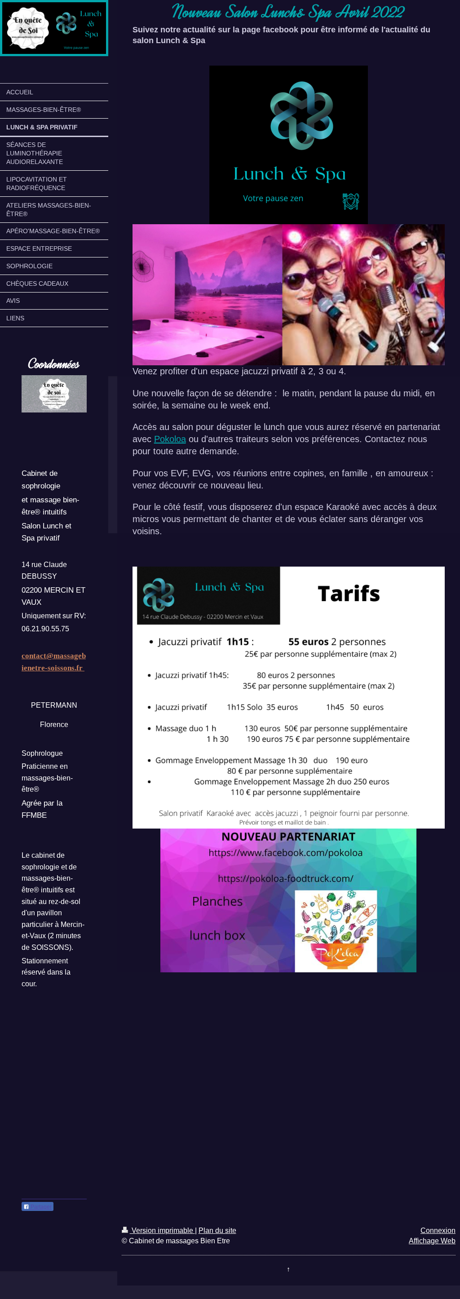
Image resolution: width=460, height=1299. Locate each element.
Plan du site (217, 1230)
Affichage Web (432, 1241)
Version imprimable (162, 1230)
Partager (40, 1207)
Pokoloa (170, 439)
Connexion (438, 1230)
